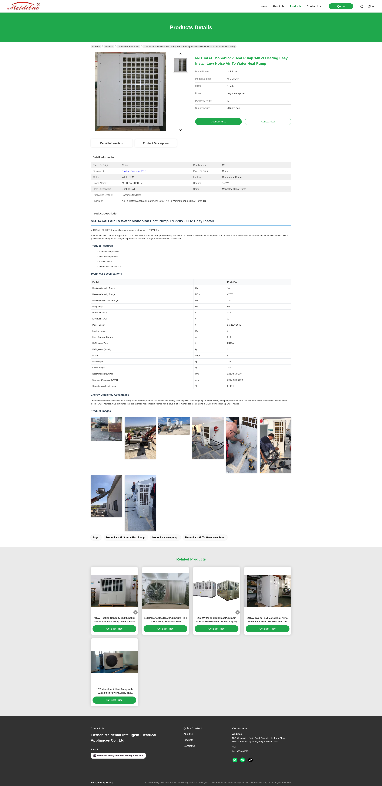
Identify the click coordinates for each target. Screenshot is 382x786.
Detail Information (111, 143)
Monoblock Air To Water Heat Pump (205, 537)
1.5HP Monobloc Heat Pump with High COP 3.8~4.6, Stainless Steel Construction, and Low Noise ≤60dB (165, 620)
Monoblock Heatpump (164, 537)
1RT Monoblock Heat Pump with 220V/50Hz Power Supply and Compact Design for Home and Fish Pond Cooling (114, 691)
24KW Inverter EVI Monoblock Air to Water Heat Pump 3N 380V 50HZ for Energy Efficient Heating (267, 620)
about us (278, 6)
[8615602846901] (235, 760)
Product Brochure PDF (134, 171)
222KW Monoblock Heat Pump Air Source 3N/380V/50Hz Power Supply (216, 620)
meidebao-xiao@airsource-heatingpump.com (120, 755)
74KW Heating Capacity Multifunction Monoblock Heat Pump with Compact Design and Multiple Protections (114, 620)
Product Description (156, 143)
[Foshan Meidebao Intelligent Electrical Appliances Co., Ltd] (23, 6)
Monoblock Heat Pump (128, 46)
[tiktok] (250, 760)
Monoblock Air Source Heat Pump (125, 537)
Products (109, 46)
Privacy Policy (97, 782)
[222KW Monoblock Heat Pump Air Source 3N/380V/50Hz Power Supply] (216, 591)
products (295, 6)
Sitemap (109, 782)
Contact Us (189, 746)
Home (263, 6)
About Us (188, 734)
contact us (314, 6)
